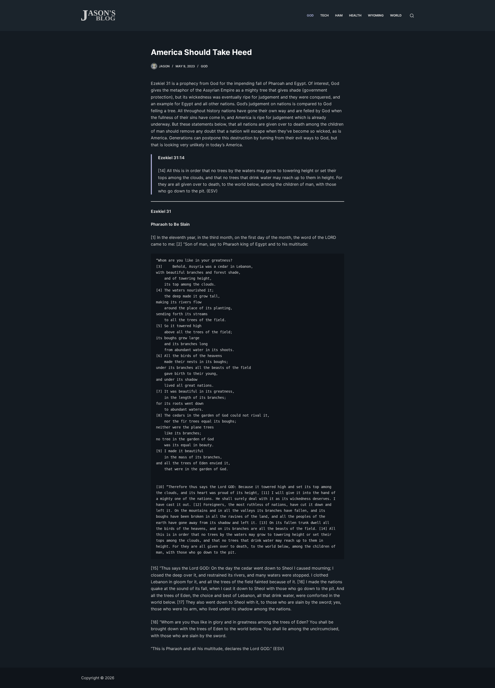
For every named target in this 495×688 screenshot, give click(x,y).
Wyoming (376, 15)
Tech (324, 15)
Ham (339, 15)
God (310, 15)
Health (355, 15)
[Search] (412, 16)
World (396, 15)
